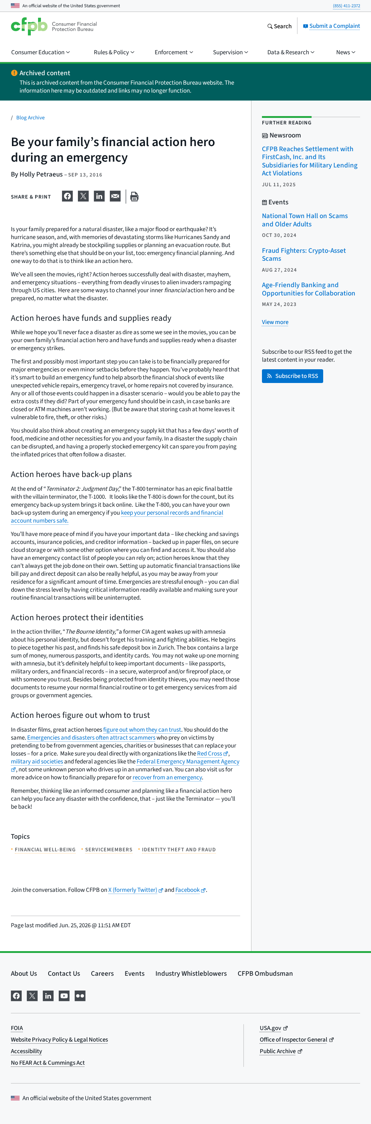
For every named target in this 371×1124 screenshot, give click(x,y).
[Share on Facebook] (67, 195)
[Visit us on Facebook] (16, 994)
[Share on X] (83, 195)
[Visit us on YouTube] (64, 994)
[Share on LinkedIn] (99, 195)
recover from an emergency (167, 777)
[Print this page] (134, 197)
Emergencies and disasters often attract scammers (91, 738)
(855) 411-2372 (346, 5)
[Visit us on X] (32, 994)
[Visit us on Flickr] (80, 994)
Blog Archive (30, 117)
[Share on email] (115, 195)
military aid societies (37, 761)
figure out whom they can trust (142, 730)
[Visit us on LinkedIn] (48, 994)
